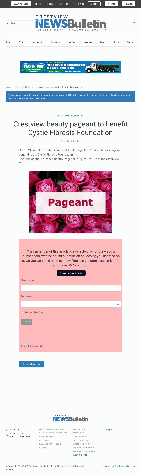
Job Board (49, 4)
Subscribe (111, 4)
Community (37, 42)
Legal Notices (79, 4)
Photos (38, 4)
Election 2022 (80, 455)
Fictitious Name (63, 4)
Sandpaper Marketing (125, 466)
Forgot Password (31, 346)
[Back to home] (70, 23)
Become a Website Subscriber (71, 273)
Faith (116, 42)
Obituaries (55, 42)
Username (27, 280)
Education (87, 42)
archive (77, 141)
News (21, 42)
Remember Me (33, 312)
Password (27, 296)
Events (103, 42)
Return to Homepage (31, 364)
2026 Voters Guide (21, 4)
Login (109, 429)
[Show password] (117, 304)
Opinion (71, 42)
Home (8, 42)
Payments (129, 4)
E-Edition (94, 4)
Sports (130, 42)
